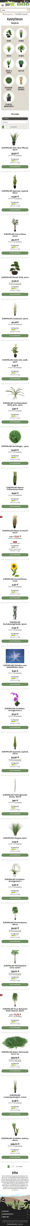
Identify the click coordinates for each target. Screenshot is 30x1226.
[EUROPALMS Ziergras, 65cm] (15, 829)
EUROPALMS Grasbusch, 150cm (15, 319)
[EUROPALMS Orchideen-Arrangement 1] (15, 870)
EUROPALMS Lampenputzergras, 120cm (15, 1096)
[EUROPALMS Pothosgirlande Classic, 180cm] (15, 786)
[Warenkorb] (27, 4)
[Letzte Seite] (8, 127)
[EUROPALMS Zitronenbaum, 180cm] (15, 913)
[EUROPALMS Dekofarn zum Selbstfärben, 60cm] (15, 656)
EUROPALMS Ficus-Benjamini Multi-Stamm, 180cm (15, 1010)
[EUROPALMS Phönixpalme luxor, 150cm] (15, 956)
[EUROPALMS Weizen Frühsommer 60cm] (15, 478)
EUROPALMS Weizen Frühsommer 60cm (15, 489)
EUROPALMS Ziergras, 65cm (15, 838)
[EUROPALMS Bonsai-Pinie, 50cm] (15, 268)
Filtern (7, 118)
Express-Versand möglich (15, 543)
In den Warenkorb (15, 166)
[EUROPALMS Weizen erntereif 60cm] (15, 521)
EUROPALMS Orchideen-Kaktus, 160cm (15, 1139)
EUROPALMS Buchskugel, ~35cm (15, 446)
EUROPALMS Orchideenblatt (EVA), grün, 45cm (15, 404)
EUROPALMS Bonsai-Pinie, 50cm (15, 277)
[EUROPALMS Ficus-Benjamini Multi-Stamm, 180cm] (15, 1000)
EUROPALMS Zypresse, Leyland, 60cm (15, 192)
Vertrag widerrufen (12, 1224)
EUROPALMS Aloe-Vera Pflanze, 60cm (15, 149)
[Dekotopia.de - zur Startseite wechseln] (9, 3)
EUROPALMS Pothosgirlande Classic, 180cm (15, 796)
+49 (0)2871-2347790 (21, 14)
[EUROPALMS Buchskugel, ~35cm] (15, 437)
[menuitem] (19, 1)
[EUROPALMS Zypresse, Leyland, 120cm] (15, 742)
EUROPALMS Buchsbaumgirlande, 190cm (15, 623)
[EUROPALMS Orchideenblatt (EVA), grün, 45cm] (15, 394)
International (18, 284)
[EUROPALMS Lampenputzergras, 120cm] (15, 1086)
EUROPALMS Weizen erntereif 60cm (15, 532)
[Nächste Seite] (5, 127)
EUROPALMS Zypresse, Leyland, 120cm (15, 753)
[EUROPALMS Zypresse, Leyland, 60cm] (15, 182)
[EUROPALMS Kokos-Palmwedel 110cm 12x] (15, 1043)
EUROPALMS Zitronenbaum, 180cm (15, 924)
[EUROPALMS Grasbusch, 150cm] (15, 309)
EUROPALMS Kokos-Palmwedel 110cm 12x (15, 1053)
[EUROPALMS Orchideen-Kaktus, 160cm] (15, 1129)
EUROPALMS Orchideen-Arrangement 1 (15, 880)
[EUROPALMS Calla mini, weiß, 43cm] (15, 351)
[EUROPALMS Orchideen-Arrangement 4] (15, 699)
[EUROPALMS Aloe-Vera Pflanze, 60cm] (15, 138)
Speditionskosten (18, 1146)
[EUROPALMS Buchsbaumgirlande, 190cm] (15, 613)
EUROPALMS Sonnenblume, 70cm (15, 580)
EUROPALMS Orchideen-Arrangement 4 (15, 710)
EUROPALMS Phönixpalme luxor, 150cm (15, 967)
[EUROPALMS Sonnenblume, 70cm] (15, 570)
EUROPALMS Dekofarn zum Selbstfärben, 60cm (15, 666)
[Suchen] (27, 9)
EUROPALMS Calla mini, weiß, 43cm (15, 361)
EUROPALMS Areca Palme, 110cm (15, 235)
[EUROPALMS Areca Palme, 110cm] (15, 225)
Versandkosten (18, 155)
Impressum (20, 1224)
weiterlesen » (15, 1190)
